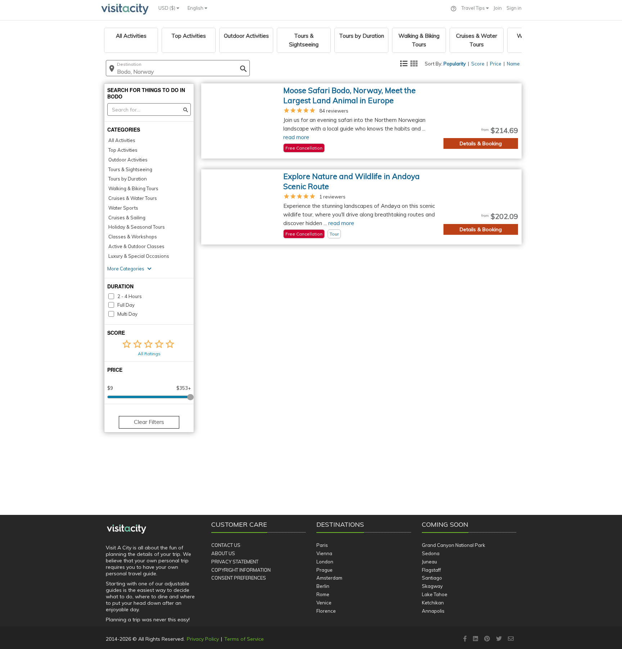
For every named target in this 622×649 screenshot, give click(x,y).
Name (513, 64)
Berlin (322, 586)
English (196, 8)
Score (477, 64)
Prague (324, 570)
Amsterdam (329, 578)
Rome (322, 594)
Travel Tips (473, 8)
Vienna (324, 553)
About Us (223, 553)
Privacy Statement (234, 562)
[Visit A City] (126, 529)
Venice (324, 602)
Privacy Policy (203, 639)
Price (495, 64)
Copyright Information (241, 570)
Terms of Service (244, 639)
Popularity (454, 64)
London (324, 562)
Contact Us (225, 545)
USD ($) (167, 8)
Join (497, 8)
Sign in (514, 8)
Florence (326, 611)
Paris (322, 545)
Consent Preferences (238, 578)
